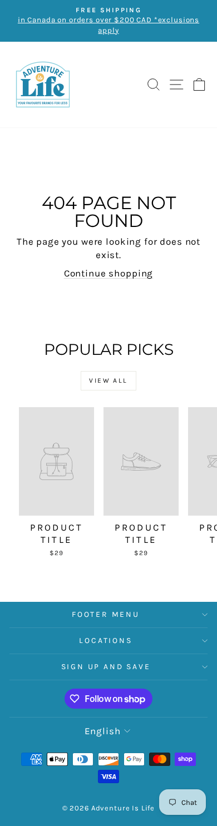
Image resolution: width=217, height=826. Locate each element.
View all (108, 380)
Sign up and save (106, 666)
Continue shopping (108, 273)
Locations (105, 640)
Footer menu (106, 614)
